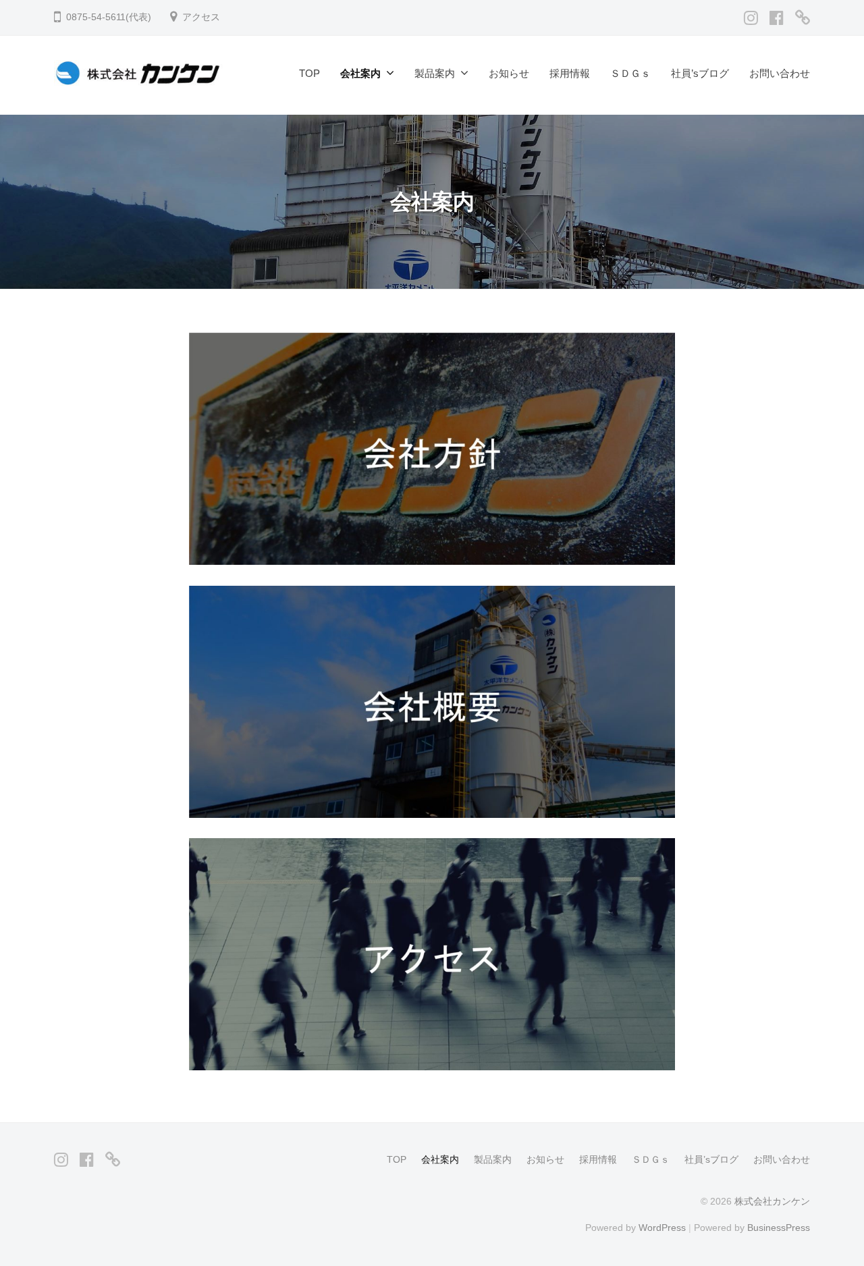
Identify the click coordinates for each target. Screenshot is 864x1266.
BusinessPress (778, 1227)
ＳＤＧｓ (630, 73)
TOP (309, 73)
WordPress (662, 1227)
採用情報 (569, 73)
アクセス (201, 17)
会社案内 (360, 73)
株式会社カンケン (772, 1201)
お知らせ (509, 73)
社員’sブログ (700, 73)
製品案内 (434, 73)
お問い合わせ (779, 73)
